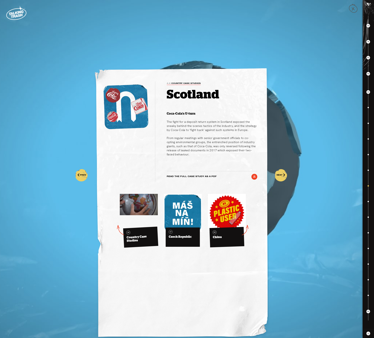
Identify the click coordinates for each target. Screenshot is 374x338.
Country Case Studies (184, 83)
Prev (81, 175)
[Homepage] (16, 12)
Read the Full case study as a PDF (211, 176)
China (217, 235)
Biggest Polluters (347, 324)
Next (281, 175)
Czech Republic (180, 234)
